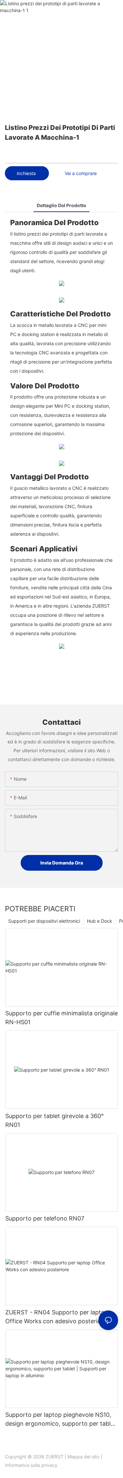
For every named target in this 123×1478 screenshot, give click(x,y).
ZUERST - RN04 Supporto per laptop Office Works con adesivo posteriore (56, 1317)
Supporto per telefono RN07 (44, 1218)
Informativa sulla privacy (31, 1465)
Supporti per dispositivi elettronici (44, 921)
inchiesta (27, 173)
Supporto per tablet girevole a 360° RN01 (54, 1120)
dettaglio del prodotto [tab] (61, 205)
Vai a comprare (81, 173)
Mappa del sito (83, 1456)
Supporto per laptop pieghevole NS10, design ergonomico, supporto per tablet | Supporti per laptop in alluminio (60, 1419)
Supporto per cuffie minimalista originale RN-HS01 (61, 1017)
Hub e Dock (99, 921)
